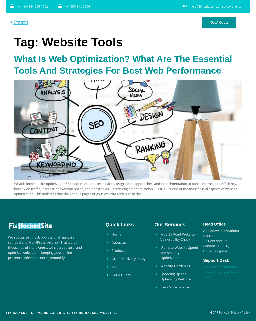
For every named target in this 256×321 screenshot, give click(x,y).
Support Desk (216, 260)
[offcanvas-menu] (245, 23)
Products (113, 22)
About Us (92, 22)
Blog (180, 22)
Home (74, 22)
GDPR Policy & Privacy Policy (148, 22)
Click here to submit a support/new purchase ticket (220, 272)
